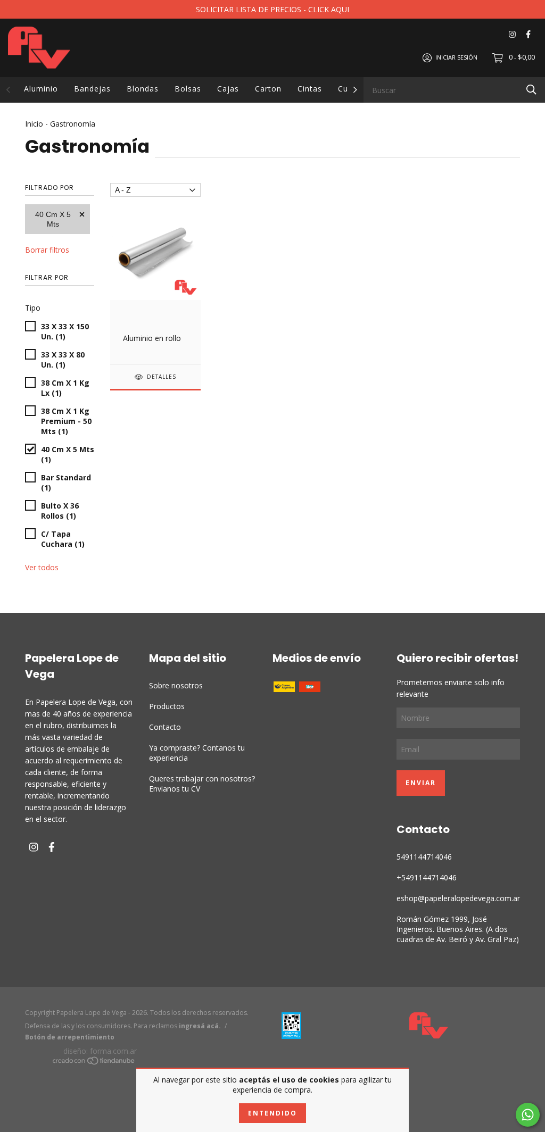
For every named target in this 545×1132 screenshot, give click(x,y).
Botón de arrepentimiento (69, 1037)
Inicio (34, 124)
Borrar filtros (47, 250)
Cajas (228, 89)
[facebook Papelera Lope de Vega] (528, 34)
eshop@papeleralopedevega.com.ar (458, 898)
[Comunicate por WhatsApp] (528, 1115)
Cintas (310, 89)
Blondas (143, 89)
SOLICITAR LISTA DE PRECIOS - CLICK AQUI (272, 9)
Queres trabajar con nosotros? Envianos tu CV (202, 783)
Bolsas (188, 89)
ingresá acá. (200, 1025)
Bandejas (92, 89)
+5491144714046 (427, 877)
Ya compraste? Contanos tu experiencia (197, 753)
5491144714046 (424, 857)
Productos (167, 706)
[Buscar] (531, 89)
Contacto (165, 727)
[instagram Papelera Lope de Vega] (512, 34)
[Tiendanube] (94, 1062)
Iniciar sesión (456, 57)
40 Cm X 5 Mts (53, 219)
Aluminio (41, 89)
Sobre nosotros (176, 685)
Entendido (272, 1113)
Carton (268, 89)
